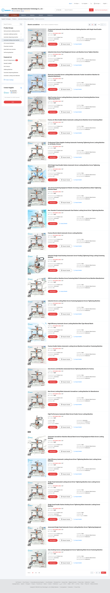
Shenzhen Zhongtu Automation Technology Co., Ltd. (27, 9)
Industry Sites (64, 582)
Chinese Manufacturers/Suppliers (37, 582)
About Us (23, 15)
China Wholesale (48, 582)
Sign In (70, 3)
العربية (60, 583)
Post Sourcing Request (102, 10)
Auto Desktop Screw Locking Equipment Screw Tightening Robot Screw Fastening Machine (75, 550)
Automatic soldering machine (10, 34)
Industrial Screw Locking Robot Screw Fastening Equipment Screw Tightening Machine (74, 301)
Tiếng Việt (87, 583)
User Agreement (63, 587)
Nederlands (55, 583)
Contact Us (50, 15)
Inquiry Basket (78, 44)
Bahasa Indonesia (94, 583)
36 (36, 572)
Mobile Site (87, 582)
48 (39, 572)
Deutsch (50, 583)
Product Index (81, 582)
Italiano (45, 583)
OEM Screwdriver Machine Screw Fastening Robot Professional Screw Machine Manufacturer (76, 278)
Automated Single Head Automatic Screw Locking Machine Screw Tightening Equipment (74, 527)
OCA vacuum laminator (9, 43)
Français (33, 583)
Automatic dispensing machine (11, 37)
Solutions (32, 15)
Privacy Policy (77, 587)
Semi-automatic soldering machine (12, 31)
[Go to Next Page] (104, 24)
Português (28, 583)
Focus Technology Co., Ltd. (45, 587)
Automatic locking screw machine (11, 40)
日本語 (69, 583)
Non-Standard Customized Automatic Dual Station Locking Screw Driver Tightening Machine (76, 210)
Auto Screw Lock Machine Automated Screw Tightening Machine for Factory (71, 369)
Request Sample (66, 44)
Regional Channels (72, 582)
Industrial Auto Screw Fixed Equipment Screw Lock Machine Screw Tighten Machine (73, 52)
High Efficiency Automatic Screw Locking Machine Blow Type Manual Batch (70, 323)
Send (13, 102)
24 (32, 572)
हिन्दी (73, 583)
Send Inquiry (53, 44)
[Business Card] (21, 88)
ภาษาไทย (77, 583)
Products (15, 15)
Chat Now (14, 92)
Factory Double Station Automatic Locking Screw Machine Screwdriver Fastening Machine (75, 346)
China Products (26, 582)
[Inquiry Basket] (91, 3)
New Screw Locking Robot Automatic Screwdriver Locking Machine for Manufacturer (73, 391)
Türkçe (82, 583)
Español (22, 583)
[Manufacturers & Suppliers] (11, 3)
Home (5, 15)
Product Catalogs (9, 80)
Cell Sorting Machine (8, 52)
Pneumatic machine (8, 46)
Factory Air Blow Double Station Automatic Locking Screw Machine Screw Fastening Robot (75, 120)
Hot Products (18, 582)
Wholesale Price (57, 582)
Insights (92, 582)
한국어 (64, 583)
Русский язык (39, 583)
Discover (41, 15)
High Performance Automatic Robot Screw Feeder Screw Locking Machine (70, 414)
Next (103, 572)
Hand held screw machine (10, 49)
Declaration (70, 587)
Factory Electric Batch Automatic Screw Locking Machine (65, 233)
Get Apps (97, 3)
